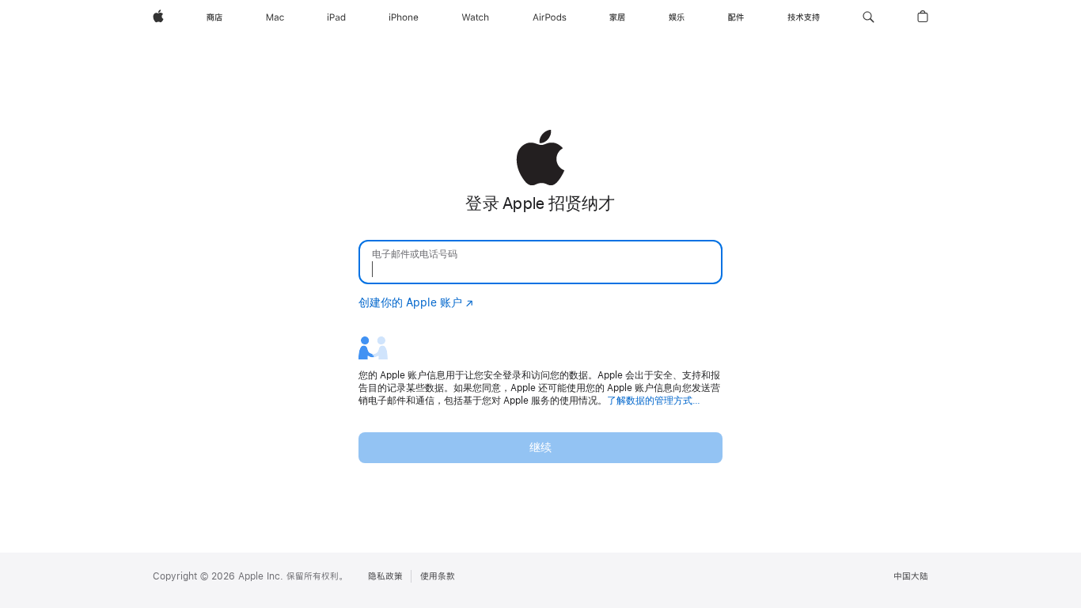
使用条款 (437, 576)
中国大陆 (910, 576)
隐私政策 (385, 576)
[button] (868, 17)
